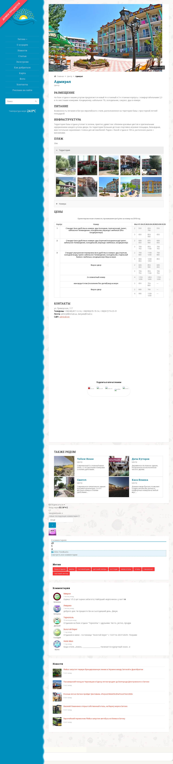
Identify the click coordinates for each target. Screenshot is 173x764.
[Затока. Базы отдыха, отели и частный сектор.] (22, 25)
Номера (62, 203)
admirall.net (64, 316)
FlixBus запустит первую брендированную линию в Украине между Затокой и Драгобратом (103, 669)
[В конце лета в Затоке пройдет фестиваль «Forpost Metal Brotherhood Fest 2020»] (57, 697)
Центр (56, 85)
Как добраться (22, 67)
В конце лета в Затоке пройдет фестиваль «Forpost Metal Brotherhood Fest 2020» (98, 694)
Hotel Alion (68, 641)
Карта (22, 73)
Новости (22, 50)
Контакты (22, 84)
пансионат (148, 569)
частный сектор (61, 573)
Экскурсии (22, 61)
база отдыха (59, 569)
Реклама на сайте (22, 90)
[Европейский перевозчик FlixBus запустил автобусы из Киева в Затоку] (57, 722)
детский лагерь (100, 569)
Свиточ (81, 479)
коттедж (113, 569)
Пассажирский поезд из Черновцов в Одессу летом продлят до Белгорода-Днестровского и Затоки (106, 681)
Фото (22, 78)
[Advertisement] (109, 418)
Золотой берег (70, 629)
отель (137, 569)
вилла (71, 569)
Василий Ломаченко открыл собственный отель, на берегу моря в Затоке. (96, 706)
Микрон (67, 593)
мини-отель (126, 569)
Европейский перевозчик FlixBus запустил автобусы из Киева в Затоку (94, 718)
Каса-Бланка (140, 479)
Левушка (67, 605)
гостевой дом (83, 569)
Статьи (22, 56)
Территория (64, 150)
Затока (21, 39)
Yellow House (85, 458)
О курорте (22, 44)
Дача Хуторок (140, 458)
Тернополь (69, 617)
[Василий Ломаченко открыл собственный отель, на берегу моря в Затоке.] (57, 709)
